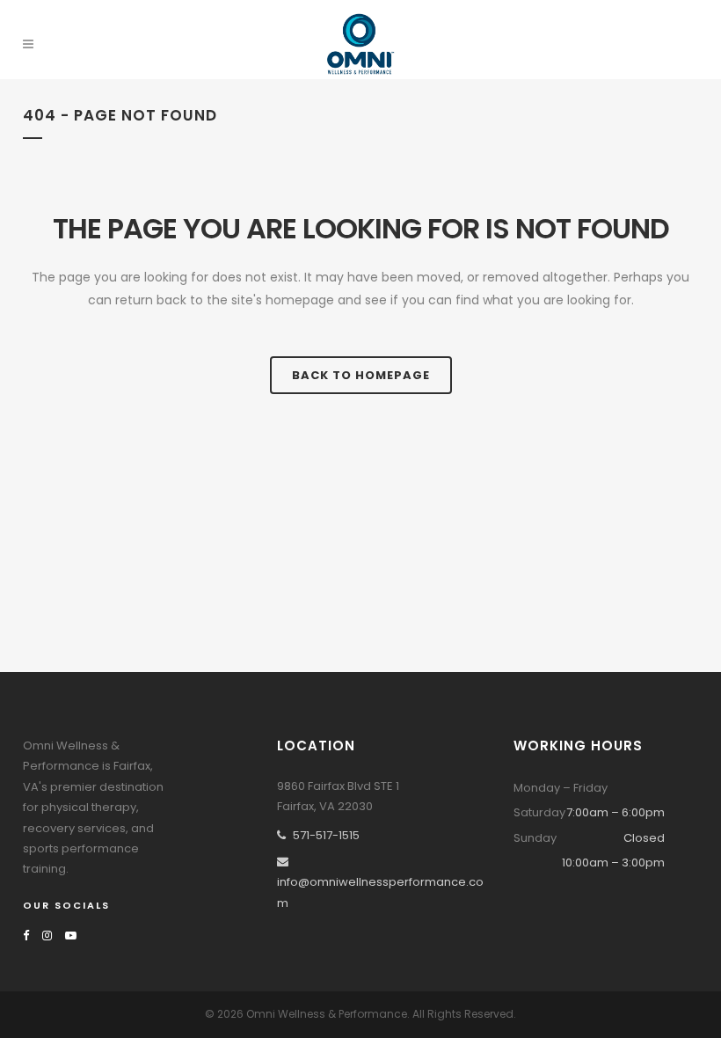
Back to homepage (361, 375)
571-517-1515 (326, 835)
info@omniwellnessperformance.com (380, 892)
